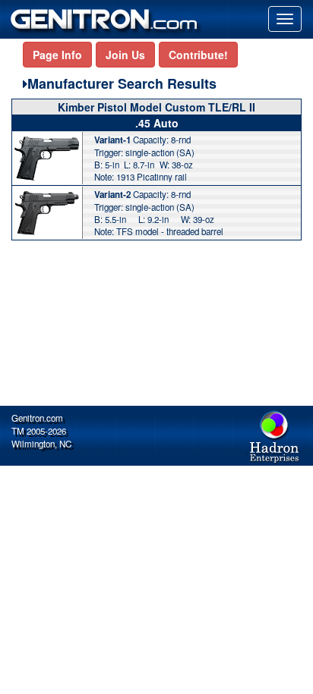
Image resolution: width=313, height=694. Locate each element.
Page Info (57, 54)
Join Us (125, 54)
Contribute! (198, 54)
